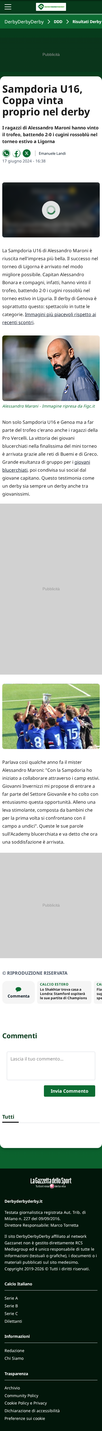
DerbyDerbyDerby (24, 22)
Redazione (14, 1350)
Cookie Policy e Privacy (26, 1403)
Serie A (11, 1298)
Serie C (11, 1313)
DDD (58, 21)
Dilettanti (13, 1321)
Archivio (12, 1388)
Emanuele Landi (52, 153)
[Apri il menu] (8, 6)
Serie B (11, 1305)
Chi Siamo (14, 1358)
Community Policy (21, 1395)
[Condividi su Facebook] (16, 153)
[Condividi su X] (27, 153)
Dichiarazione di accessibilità (32, 1410)
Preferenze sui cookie (25, 1418)
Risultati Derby (87, 21)
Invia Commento (69, 1091)
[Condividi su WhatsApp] (6, 153)
